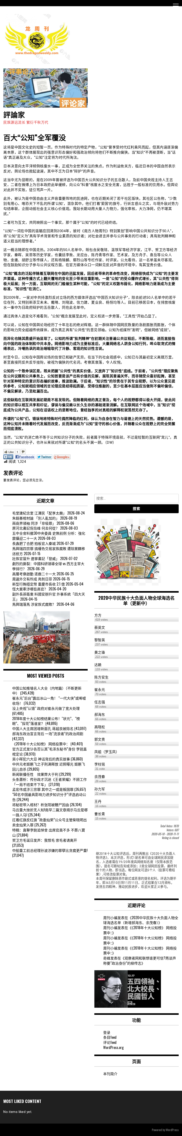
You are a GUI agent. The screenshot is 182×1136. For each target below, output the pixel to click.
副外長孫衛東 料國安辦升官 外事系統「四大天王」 (48, 596)
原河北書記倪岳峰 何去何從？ (35, 528)
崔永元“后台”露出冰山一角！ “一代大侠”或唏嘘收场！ (49, 700)
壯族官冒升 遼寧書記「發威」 (35, 558)
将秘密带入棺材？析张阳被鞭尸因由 (40, 804)
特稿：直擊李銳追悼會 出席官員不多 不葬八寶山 (48, 832)
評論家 (14, 114)
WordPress (172, 1129)
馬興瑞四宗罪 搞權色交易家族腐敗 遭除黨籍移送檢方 (48, 551)
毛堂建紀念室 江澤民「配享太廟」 (39, 513)
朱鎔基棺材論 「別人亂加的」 (35, 518)
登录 (39, 480)
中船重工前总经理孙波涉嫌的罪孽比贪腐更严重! (50, 850)
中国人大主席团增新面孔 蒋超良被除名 (42, 728)
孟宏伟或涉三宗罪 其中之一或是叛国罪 (42, 789)
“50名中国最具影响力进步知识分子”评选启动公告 (49, 797)
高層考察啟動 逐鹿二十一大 (34, 573)
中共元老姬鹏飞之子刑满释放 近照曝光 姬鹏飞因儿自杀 (48, 766)
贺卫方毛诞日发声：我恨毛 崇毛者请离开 (44, 840)
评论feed (110, 1042)
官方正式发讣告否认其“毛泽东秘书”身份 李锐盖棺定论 (49, 751)
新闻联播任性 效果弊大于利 (35, 774)
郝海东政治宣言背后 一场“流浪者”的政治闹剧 (47, 733)
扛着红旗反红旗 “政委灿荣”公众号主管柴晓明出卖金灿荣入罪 (49, 822)
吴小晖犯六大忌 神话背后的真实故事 (41, 759)
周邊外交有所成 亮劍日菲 (32, 579)
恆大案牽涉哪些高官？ (30, 589)
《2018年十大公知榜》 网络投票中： (41, 743)
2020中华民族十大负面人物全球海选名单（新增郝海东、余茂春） (140, 920)
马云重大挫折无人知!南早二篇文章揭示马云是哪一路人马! (50, 812)
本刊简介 (110, 1073)
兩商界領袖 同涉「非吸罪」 (34, 523)
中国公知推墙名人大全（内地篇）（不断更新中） (46, 690)
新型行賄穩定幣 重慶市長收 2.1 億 (38, 584)
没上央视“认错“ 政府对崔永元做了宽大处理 (46, 708)
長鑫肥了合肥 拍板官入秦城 (34, 543)
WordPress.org (113, 1047)
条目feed (110, 1037)
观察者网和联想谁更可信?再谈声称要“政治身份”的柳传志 (139, 960)
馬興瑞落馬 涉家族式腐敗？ (34, 604)
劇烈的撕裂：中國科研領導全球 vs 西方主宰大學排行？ (48, 566)
